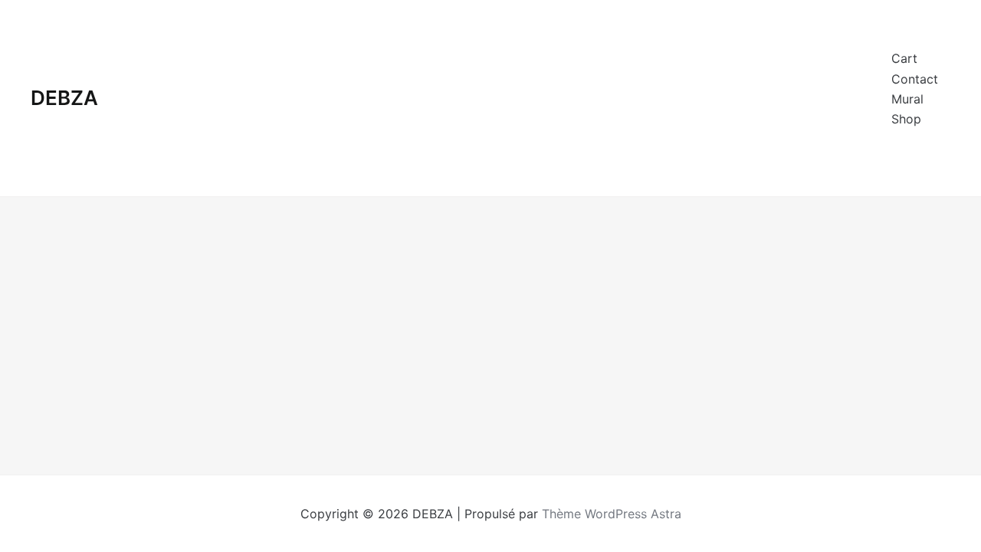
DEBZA (64, 98)
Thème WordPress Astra (611, 513)
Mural (907, 99)
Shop (906, 119)
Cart (904, 58)
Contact (914, 79)
